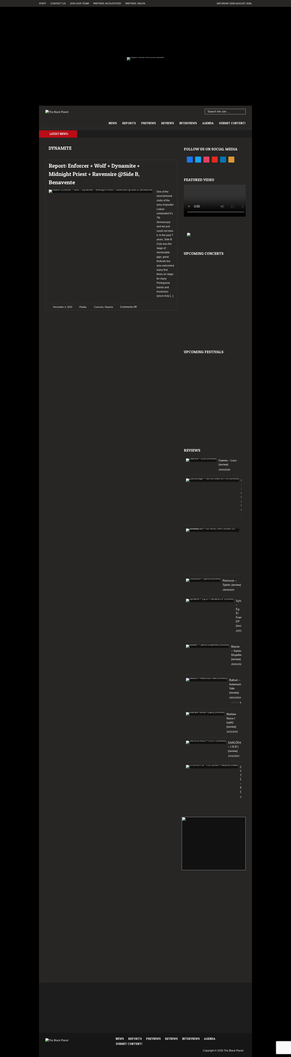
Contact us (58, 3)
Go (242, 112)
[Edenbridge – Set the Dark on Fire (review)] (212, 480)
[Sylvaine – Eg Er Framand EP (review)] (210, 600)
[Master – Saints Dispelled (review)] (207, 646)
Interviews (188, 123)
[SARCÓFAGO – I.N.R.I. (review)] (206, 742)
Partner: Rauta (135, 3)
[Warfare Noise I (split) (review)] (205, 714)
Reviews (167, 123)
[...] (171, 295)
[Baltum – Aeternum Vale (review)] (206, 679)
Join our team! (79, 3)
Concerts (99, 307)
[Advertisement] (213, 891)
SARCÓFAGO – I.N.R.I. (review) (236, 747)
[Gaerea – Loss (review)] (201, 460)
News (113, 123)
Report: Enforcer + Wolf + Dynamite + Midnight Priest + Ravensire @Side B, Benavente (94, 174)
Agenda (208, 123)
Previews (148, 123)
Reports (129, 123)
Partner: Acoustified (107, 3)
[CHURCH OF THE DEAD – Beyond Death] (212, 766)
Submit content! (232, 123)
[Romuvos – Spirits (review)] (203, 580)
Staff (42, 3)
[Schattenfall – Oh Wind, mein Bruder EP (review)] (212, 530)
